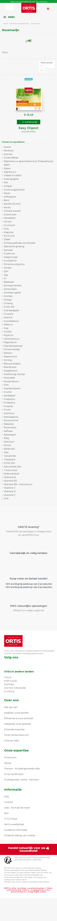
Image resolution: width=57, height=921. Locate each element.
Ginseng (8, 303)
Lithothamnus (11, 339)
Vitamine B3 (10, 480)
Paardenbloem (12, 388)
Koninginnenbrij (12, 285)
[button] (28, 122)
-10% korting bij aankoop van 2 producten (28, 584)
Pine (6, 385)
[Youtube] (27, 663)
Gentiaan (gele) (12, 292)
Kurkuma (9, 235)
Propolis (8, 406)
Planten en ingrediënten (13, 142)
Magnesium (10, 342)
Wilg (6, 438)
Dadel (7, 239)
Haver (7, 193)
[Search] (12, 6)
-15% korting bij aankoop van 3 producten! (28, 2)
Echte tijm (9, 463)
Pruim (7, 409)
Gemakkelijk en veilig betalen (28, 553)
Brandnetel (10, 367)
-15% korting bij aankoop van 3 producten (28, 587)
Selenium (9, 441)
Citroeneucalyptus (14, 264)
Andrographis (11, 179)
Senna (7, 445)
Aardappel (9, 395)
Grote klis (9, 306)
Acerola (8, 154)
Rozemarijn (10, 427)
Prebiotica (9, 399)
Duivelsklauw (11, 321)
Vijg (6, 275)
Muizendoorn (11, 381)
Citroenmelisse (12, 349)
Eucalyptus (10, 260)
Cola (6, 228)
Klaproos (8, 232)
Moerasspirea (11, 417)
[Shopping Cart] (47, 7)
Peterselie (9, 378)
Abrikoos (8, 150)
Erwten (8, 392)
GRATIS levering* (28, 527)
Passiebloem (11, 370)
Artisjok (8, 186)
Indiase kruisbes (12, 175)
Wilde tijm (9, 449)
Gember (8, 296)
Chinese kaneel (12, 211)
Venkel (7, 267)
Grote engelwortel (14, 189)
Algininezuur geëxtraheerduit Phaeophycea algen (28, 163)
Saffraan (8, 431)
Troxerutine (10, 470)
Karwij (7, 207)
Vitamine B (10, 477)
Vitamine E (9, 495)
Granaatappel (11, 310)
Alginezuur (10, 172)
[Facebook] (5, 663)
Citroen (8, 221)
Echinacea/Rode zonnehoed (19, 243)
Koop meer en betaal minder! (28, 578)
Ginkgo (8, 299)
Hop (6, 328)
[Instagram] (12, 663)
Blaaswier (9, 282)
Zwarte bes (10, 214)
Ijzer (6, 271)
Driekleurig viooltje (14, 374)
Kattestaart (10, 434)
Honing (8, 360)
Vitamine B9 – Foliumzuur (18, 484)
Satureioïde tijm (12, 466)
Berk (6, 200)
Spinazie (8, 250)
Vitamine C (9, 488)
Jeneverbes (10, 289)
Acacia (7, 147)
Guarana (8, 314)
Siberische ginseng (14, 246)
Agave (7, 168)
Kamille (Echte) (12, 204)
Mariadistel (10, 218)
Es (5, 278)
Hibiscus (8, 324)
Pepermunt (10, 356)
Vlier (6, 452)
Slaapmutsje (11, 257)
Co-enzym (9, 225)
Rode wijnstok (11, 473)
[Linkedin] (20, 663)
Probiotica (9, 402)
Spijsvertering (28, 132)
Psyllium (8, 335)
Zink (6, 498)
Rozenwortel (11, 420)
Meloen (8, 353)
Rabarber (9, 424)
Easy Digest (29, 128)
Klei (6, 182)
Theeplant (9, 459)
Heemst (8, 317)
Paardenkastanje (13, 346)
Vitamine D (10, 491)
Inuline (8, 331)
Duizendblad (11, 157)
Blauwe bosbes (12, 363)
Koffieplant (10, 196)
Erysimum (9, 253)
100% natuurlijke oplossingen (28, 605)
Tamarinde (10, 456)
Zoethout (9, 413)
